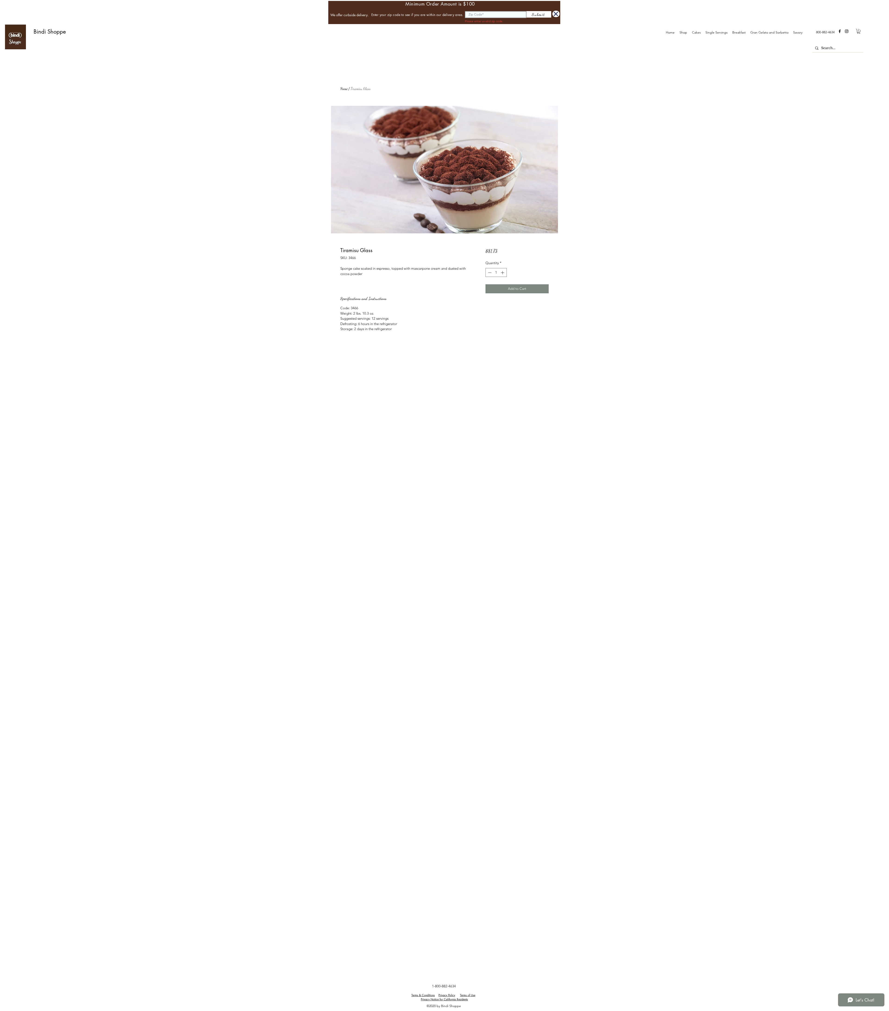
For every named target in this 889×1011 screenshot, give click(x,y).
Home (343, 88)
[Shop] (556, 14)
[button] (696, 32)
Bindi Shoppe (50, 31)
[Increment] (503, 272)
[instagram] (846, 31)
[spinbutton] (496, 272)
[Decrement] (489, 272)
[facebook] (839, 31)
